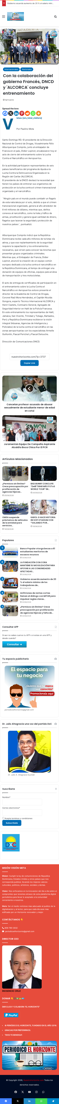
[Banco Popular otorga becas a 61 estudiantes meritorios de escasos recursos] (10, 552)
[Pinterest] (21, 113)
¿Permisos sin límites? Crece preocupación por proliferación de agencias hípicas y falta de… (37, 609)
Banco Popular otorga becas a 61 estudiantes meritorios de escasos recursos (37, 551)
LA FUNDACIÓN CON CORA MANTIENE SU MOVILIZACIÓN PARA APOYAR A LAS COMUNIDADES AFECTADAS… (37, 567)
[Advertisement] (38, 17)
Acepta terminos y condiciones (18, 818)
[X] (10, 113)
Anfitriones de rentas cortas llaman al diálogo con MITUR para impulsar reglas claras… (38, 596)
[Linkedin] (16, 113)
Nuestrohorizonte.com (33, 1080)
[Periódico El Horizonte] (15, 16)
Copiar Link (29, 363)
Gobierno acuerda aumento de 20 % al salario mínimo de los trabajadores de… (38, 582)
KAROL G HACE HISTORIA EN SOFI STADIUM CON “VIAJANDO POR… (43, 520)
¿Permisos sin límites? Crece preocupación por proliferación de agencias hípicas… (15, 487)
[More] (38, 113)
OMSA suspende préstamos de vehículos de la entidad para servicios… (15, 521)
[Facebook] (5, 113)
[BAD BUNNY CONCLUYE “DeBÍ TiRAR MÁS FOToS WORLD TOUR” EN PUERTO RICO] (44, 473)
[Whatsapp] (33, 113)
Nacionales (27, 69)
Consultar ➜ (14, 644)
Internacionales (11, 69)
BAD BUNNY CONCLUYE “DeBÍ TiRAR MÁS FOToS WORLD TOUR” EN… (43, 486)
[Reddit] (27, 113)
